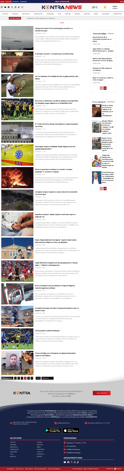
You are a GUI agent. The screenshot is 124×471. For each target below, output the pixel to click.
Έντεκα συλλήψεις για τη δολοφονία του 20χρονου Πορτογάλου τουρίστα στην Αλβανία (55, 354)
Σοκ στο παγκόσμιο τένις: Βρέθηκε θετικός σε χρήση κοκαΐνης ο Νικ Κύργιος (56, 77)
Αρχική (2, 1)
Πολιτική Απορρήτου (40, 469)
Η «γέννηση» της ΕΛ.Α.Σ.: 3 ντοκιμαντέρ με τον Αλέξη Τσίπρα (54, 54)
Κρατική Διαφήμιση (54, 469)
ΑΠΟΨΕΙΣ (39, 456)
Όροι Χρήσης (29, 469)
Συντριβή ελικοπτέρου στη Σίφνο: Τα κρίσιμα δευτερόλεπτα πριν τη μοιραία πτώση (57, 309)
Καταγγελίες (16, 1)
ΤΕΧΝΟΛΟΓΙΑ (40, 454)
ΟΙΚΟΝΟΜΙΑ (50, 14)
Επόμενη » (45, 378)
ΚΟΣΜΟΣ (77, 14)
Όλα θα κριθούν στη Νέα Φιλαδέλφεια (47, 331)
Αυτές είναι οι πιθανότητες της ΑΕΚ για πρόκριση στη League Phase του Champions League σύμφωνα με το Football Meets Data (56, 102)
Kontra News (49, 415)
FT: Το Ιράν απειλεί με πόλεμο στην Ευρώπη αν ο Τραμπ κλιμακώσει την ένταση (56, 125)
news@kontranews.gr (73, 453)
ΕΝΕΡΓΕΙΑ (68, 14)
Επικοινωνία (23, 1)
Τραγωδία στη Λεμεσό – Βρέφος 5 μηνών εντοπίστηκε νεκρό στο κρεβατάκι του (55, 215)
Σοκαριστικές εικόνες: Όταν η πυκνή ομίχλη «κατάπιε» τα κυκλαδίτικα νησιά (54, 29)
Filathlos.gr (55, 417)
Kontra (84, 413)
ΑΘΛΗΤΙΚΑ (87, 14)
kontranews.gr (50, 411)
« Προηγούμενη (7, 378)
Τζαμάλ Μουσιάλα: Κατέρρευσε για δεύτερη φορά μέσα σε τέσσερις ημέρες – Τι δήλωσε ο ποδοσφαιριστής (56, 264)
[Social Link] (2, 7)
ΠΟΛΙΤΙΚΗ (5, 14)
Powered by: (111, 468)
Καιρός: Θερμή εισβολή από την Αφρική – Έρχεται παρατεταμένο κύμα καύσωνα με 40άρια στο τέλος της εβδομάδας (56, 241)
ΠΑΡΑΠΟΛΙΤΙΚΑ (38, 14)
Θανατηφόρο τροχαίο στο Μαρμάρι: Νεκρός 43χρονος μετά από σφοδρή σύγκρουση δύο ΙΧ (55, 147)
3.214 (38, 378)
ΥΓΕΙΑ (59, 14)
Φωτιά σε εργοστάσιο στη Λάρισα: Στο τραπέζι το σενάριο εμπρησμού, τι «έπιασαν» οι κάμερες (53, 170)
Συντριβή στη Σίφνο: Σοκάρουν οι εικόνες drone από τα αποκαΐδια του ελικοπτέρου (56, 193)
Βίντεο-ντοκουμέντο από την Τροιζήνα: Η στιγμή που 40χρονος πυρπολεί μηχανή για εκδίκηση (55, 287)
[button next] (105, 88)
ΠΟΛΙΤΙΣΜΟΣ (105, 14)
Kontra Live (8, 1)
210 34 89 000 (71, 446)
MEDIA (96, 14)
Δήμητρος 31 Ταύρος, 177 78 (76, 443)
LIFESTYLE (40, 452)
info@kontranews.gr (73, 449)
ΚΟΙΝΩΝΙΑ (15, 14)
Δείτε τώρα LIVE (101, 393)
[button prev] (101, 88)
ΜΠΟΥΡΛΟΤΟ (26, 14)
